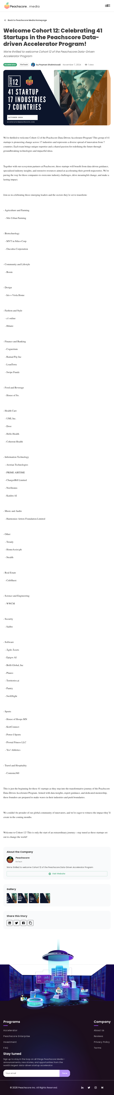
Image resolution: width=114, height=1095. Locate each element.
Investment (10, 1042)
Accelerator (10, 1030)
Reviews (98, 1036)
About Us (99, 1030)
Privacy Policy (102, 1042)
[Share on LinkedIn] (10, 923)
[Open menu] (106, 6)
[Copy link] (30, 923)
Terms (97, 1047)
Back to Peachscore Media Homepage (27, 20)
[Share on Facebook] (23, 923)
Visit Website (58, 873)
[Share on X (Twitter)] (16, 923)
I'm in (64, 1073)
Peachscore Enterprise (16, 1036)
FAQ (5, 1047)
